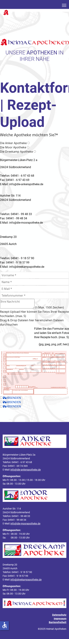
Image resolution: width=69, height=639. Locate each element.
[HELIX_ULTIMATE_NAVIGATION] (64, 5)
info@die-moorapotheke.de (25, 523)
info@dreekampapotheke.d (26, 266)
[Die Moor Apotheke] (28, 147)
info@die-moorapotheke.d (25, 222)
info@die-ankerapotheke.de (25, 469)
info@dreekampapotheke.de (26, 579)
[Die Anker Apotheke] (28, 143)
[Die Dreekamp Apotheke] (35, 151)
